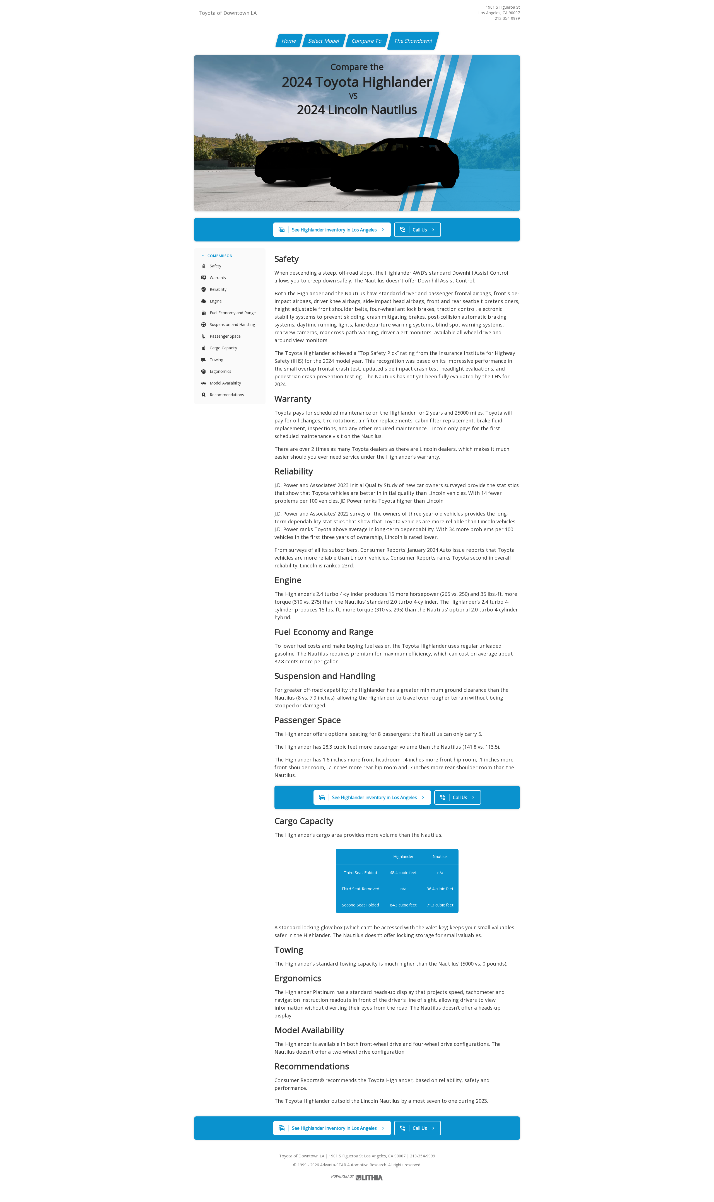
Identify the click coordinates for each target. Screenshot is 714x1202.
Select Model (324, 40)
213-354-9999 (507, 18)
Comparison (220, 255)
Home (289, 40)
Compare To (367, 40)
